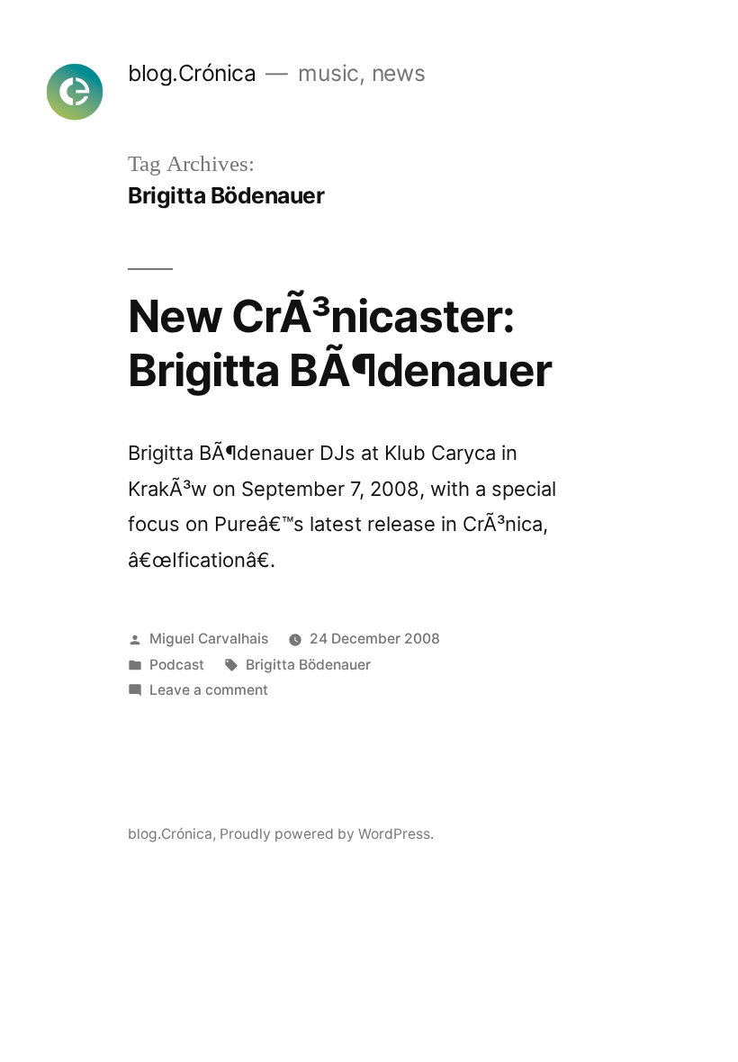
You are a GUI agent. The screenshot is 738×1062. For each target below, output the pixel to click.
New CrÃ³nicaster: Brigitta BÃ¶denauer (340, 342)
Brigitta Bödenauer (308, 664)
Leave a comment (208, 689)
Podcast (176, 664)
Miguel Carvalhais (208, 638)
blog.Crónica (192, 72)
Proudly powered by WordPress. (327, 833)
